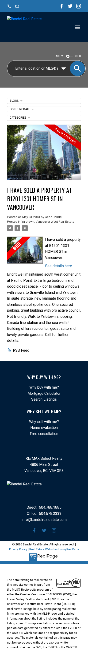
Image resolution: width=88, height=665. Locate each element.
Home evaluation (44, 427)
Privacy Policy (18, 549)
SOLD (78, 56)
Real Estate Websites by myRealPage (54, 549)
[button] (9, 6)
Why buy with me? (44, 387)
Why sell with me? (44, 421)
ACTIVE (60, 56)
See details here (58, 266)
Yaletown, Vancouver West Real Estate (47, 221)
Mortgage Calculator (44, 393)
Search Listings (44, 399)
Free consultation (44, 433)
